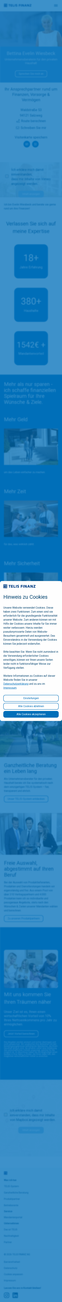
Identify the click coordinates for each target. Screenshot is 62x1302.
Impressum (10, 687)
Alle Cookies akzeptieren (31, 714)
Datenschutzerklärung (15, 683)
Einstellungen (31, 698)
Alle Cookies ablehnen (31, 706)
